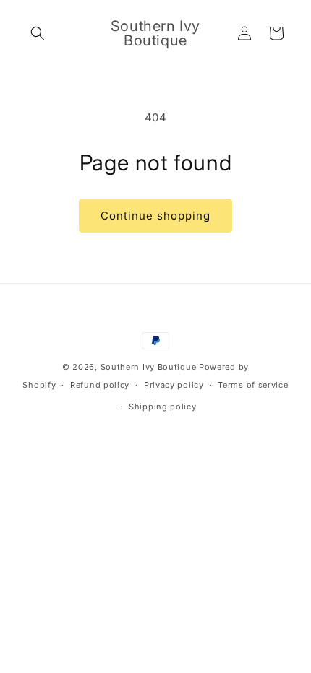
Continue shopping (155, 215)
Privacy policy (174, 385)
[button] (38, 33)
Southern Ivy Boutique (149, 367)
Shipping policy (163, 406)
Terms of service (253, 385)
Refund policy (99, 385)
